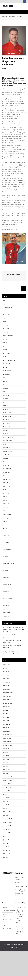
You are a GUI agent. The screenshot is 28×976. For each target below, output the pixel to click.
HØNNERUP (6, 447)
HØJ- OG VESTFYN (8, 440)
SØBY (4, 560)
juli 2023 (5, 794)
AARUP (5, 304)
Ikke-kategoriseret (8, 451)
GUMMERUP (6, 426)
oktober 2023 (7, 783)
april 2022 (6, 847)
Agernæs (5, 318)
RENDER (5, 525)
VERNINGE (6, 605)
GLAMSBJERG (7, 416)
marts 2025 (6, 724)
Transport (6, 591)
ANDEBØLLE (6, 325)
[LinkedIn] (15, 278)
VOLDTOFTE (6, 616)
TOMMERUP (6, 581)
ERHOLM (5, 381)
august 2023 (6, 790)
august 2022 (6, 833)
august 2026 (6, 664)
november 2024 (7, 738)
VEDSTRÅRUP (7, 602)
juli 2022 (5, 836)
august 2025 (6, 706)
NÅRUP (5, 497)
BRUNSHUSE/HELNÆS (9, 360)
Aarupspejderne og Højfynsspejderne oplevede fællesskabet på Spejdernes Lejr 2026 (13, 629)
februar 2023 (7, 812)
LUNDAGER (6, 483)
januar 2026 (6, 689)
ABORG (5, 311)
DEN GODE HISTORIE (9, 370)
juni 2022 (6, 840)
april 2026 (6, 678)
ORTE (4, 511)
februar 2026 (7, 685)
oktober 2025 (7, 699)
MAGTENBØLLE (7, 486)
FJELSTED (6, 391)
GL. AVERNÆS (7, 412)
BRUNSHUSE (6, 356)
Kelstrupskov (8, 307)
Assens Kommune (8, 335)
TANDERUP (6, 570)
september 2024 (7, 745)
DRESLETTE (6, 374)
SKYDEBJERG (7, 549)
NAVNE (5, 500)
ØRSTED (5, 521)
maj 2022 (6, 843)
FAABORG (5, 384)
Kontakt (5, 907)
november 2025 (7, 696)
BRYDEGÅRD (6, 363)
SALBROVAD (6, 532)
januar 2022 (6, 857)
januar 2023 (6, 815)
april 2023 (6, 805)
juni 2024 (6, 755)
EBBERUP (5, 377)
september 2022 (7, 829)
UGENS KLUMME (7, 598)
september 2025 (7, 703)
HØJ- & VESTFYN (8, 437)
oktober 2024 (7, 741)
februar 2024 (7, 769)
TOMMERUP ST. (7, 584)
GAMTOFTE (6, 405)
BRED (4, 346)
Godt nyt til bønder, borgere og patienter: (20, 927)
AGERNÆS (6, 314)
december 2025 (7, 692)
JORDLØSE (6, 455)
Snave (5, 553)
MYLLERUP (6, 493)
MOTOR (5, 490)
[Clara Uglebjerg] (14, 248)
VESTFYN (5, 609)
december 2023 (7, 776)
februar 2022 (7, 854)
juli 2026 (5, 668)
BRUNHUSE (6, 353)
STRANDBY (6, 567)
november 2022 (7, 822)
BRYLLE (5, 367)
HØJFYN (5, 444)
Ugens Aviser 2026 (7, 920)
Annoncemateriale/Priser (7, 910)
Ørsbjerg (5, 518)
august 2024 (6, 748)
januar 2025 (6, 731)
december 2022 (7, 819)
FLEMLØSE (6, 395)
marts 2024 (6, 766)
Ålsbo (4, 321)
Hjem (3, 16)
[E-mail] (20, 278)
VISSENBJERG (7, 612)
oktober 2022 (7, 826)
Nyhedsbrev (6, 925)
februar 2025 (7, 727)
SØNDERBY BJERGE (8, 563)
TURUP (5, 595)
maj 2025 (6, 717)
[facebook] (24, 1)
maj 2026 (6, 675)
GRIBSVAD (6, 419)
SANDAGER (6, 535)
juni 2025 (6, 713)
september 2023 (7, 787)
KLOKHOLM (6, 465)
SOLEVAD (5, 556)
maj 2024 (6, 759)
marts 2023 (6, 808)
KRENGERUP (6, 479)
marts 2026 (6, 682)
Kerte (4, 462)
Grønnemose (6, 423)
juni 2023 (6, 798)
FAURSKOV (6, 388)
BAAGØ (5, 339)
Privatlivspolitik (7, 928)
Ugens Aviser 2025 (7, 915)
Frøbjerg (5, 398)
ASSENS (5, 332)
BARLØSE (5, 342)
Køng (4, 476)
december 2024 (7, 734)
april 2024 (6, 762)
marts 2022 (6, 850)
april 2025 (6, 720)
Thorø (5, 574)
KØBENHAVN (6, 472)
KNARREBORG (7, 469)
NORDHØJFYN (7, 504)
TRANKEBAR (6, 588)
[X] (10, 278)
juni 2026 (6, 671)
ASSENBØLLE (6, 328)
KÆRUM (5, 458)
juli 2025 (5, 710)
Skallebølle (6, 542)
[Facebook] (5, 278)
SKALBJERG (6, 539)
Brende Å (5, 349)
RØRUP (5, 528)
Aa (4, 300)
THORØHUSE (6, 577)
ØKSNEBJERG (7, 514)
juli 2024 (5, 752)
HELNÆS (5, 433)
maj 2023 (6, 801)
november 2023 (7, 780)
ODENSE (5, 507)
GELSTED (5, 409)
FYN (4, 402)
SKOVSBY (6, 546)
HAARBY (5, 430)
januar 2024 (6, 773)
